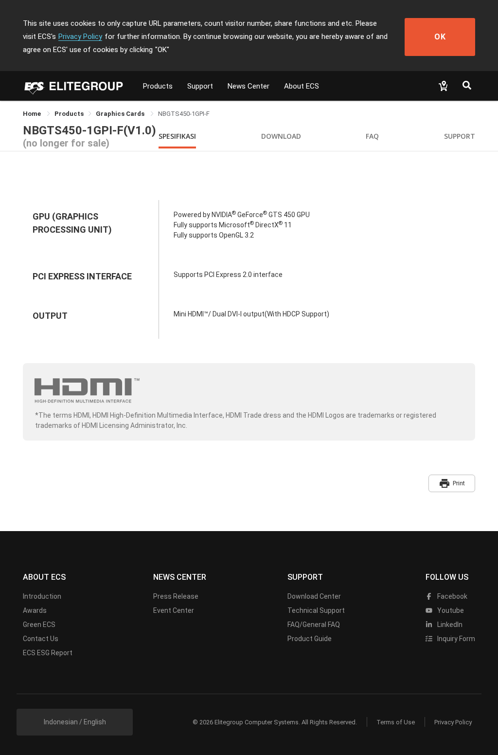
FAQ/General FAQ (313, 624)
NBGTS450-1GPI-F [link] (184, 113)
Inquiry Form (455, 639)
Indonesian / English (75, 722)
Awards (35, 610)
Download (281, 136)
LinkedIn (449, 624)
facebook (451, 596)
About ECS (301, 86)
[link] (69, 113)
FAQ (372, 136)
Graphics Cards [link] (121, 113)
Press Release (175, 596)
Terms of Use (395, 722)
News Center (248, 86)
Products (158, 86)
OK (440, 36)
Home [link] (32, 113)
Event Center (173, 610)
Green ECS (39, 624)
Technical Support (316, 610)
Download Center (314, 596)
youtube (450, 610)
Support (200, 86)
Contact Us (40, 639)
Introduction (42, 596)
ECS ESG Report (47, 653)
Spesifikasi (177, 136)
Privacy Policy (80, 36)
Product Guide (309, 639)
